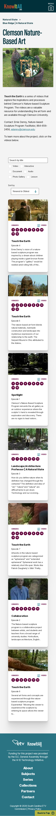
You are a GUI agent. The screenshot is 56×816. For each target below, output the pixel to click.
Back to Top (44, 813)
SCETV (18, 742)
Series (28, 780)
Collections (28, 785)
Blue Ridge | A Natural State (18, 23)
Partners (28, 11)
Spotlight (17, 394)
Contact (28, 797)
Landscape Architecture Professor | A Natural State (27, 468)
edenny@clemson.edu (23, 129)
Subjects (28, 774)
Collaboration (19, 615)
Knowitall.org (13, 7)
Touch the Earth (20, 241)
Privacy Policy (34, 809)
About (28, 768)
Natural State (10, 19)
